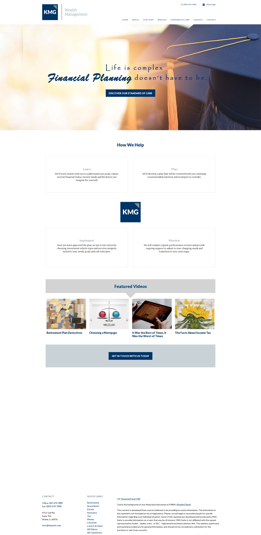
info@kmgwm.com (51, 525)
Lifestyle (92, 522)
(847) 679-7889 (189, 4)
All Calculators (94, 532)
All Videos (92, 529)
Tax (89, 516)
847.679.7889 (56, 503)
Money (90, 519)
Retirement (93, 502)
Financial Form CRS (130, 499)
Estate (90, 509)
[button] (125, 19)
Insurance (92, 512)
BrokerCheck (184, 504)
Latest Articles (95, 526)
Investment (93, 506)
